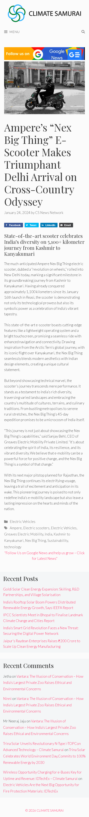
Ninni (7, 698)
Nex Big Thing (35, 540)
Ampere (16, 528)
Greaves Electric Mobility (23, 534)
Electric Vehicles (22, 521)
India (48, 534)
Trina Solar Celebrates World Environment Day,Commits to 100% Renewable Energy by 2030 (44, 756)
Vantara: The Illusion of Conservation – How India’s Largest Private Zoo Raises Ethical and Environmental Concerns (43, 682)
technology (12, 547)
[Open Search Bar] (83, 32)
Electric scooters (36, 528)
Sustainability (57, 540)
